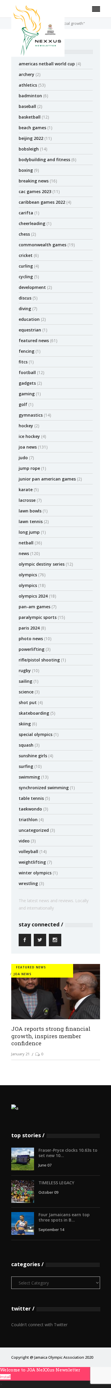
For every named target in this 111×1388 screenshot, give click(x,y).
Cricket (26, 255)
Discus (25, 298)
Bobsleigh (29, 149)
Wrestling (28, 883)
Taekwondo (30, 809)
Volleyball (28, 851)
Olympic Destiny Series (42, 564)
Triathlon (28, 819)
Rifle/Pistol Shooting (39, 660)
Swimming (29, 777)
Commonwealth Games (42, 244)
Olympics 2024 (33, 596)
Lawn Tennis (31, 521)
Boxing (26, 170)
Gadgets (27, 383)
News (24, 553)
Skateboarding (34, 713)
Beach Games (32, 127)
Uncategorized (34, 830)
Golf (23, 404)
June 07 (45, 1165)
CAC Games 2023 (35, 191)
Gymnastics (31, 415)
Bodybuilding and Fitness (44, 159)
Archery (26, 74)
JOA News (28, 447)
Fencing (26, 351)
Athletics (28, 85)
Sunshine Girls (33, 755)
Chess (24, 234)
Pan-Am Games (34, 606)
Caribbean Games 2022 (42, 202)
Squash (26, 745)
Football (27, 372)
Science (26, 692)
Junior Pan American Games (47, 479)
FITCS (23, 362)
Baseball (27, 106)
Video (24, 841)
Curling (26, 266)
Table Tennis (31, 798)
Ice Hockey (29, 436)
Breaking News (34, 181)
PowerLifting (31, 649)
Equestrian (30, 330)
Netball (26, 543)
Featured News (34, 340)
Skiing (25, 724)
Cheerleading (32, 223)
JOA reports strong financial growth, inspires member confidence (51, 1036)
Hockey (26, 425)
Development (32, 287)
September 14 (51, 1229)
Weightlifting (32, 862)
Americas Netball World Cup (47, 64)
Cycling (26, 276)
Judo (23, 457)
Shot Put (28, 702)
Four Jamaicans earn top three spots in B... (64, 1217)
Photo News (31, 638)
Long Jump (29, 532)
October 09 (48, 1192)
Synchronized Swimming (44, 787)
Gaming (27, 394)
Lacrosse (27, 500)
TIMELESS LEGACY (56, 1182)
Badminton (30, 95)
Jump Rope (29, 468)
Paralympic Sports (38, 617)
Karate (26, 489)
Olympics (28, 574)
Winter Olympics (35, 873)
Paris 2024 (29, 628)
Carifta (26, 213)
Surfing (26, 766)
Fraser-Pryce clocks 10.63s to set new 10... (67, 1152)
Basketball (30, 117)
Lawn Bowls (30, 511)
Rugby (25, 670)
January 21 (20, 1054)
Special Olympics (35, 734)
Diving (25, 308)
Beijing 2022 (31, 138)
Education (29, 319)
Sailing (25, 681)
